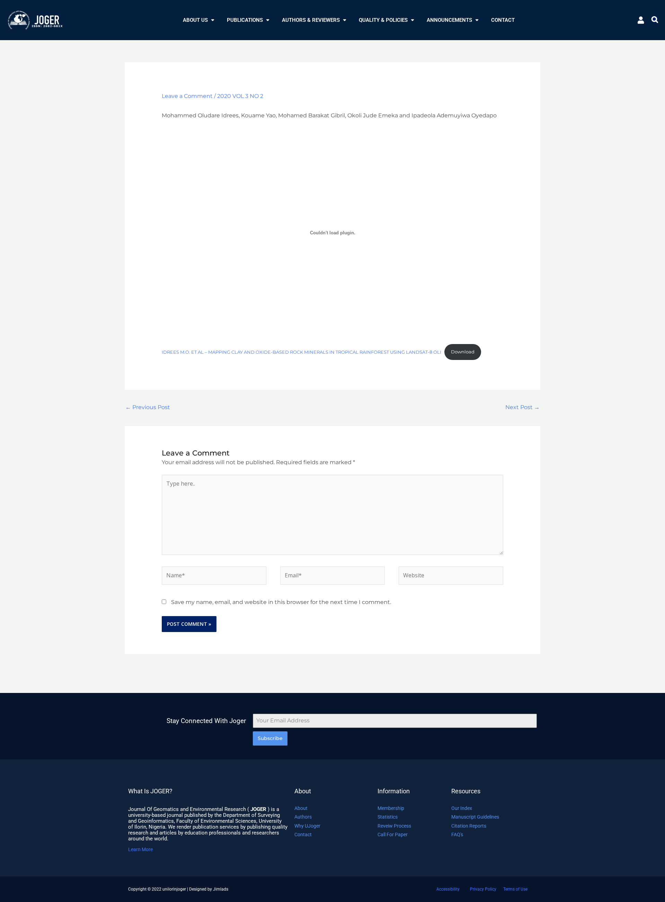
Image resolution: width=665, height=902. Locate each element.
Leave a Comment (187, 96)
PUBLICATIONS (245, 20)
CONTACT (503, 20)
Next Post (522, 407)
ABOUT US (195, 20)
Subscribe (270, 738)
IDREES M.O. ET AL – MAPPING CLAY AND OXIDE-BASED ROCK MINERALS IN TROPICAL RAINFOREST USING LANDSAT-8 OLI (301, 351)
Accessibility (448, 889)
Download (463, 351)
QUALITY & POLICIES (383, 20)
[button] (198, 20)
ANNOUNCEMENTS (449, 20)
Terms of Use (515, 889)
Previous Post (147, 407)
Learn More (140, 849)
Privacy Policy (483, 889)
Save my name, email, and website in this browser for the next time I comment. (281, 602)
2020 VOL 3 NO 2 (240, 96)
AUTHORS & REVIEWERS (311, 20)
